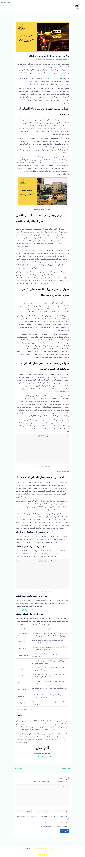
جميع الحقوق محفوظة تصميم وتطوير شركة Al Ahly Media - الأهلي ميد (38, 851)
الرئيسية (12, 6)
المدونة (5, 6)
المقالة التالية (17, 768)
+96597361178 (37, 849)
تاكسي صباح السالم (56, 59)
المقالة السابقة (67, 768)
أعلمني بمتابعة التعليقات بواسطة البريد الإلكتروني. (54, 822)
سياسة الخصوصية (42, 854)
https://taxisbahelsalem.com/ (47, 757)
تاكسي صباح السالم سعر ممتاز (26, 610)
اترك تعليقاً (66, 59)
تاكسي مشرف (61, 471)
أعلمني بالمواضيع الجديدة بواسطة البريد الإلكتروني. (53, 826)
